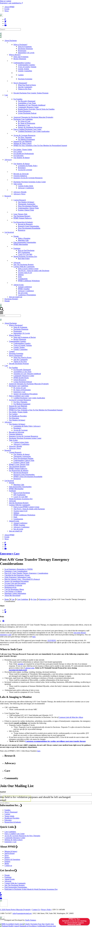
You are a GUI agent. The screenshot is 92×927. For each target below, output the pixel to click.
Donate (11, 483)
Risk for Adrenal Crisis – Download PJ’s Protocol (22, 579)
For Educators (14, 418)
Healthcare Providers (11, 818)
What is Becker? (15, 335)
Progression (17, 331)
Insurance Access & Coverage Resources (23, 436)
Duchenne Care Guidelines (18, 386)
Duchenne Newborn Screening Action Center (25, 438)
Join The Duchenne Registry (14, 885)
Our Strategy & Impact (17, 420)
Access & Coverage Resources (20, 400)
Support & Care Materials (18, 406)
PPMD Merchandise (16, 489)
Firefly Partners (30, 920)
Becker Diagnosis (19, 339)
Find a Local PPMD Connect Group (26, 507)
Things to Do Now (20, 361)
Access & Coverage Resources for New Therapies (22, 836)
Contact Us (36, 910)
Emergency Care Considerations (15, 571)
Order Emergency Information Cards (17, 577)
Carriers (12, 351)
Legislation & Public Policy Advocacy (27, 426)
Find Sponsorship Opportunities (20, 487)
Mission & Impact (10, 851)
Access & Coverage (20, 430)
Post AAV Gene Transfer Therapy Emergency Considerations (26, 573)
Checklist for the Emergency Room (17, 575)
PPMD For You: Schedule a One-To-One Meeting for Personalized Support (35, 410)
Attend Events (14, 521)
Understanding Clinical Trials (23, 460)
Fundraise (12, 491)
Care (6, 366)
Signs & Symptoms (20, 327)
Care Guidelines (22, 599)
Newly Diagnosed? (16, 355)
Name (3, 791)
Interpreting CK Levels (21, 333)
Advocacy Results (15, 446)
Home (6, 599)
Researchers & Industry (12, 822)
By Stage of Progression (22, 390)
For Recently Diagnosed (22, 370)
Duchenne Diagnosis (20, 329)
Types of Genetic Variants (22, 345)
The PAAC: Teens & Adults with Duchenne (29, 509)
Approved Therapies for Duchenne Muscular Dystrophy (29, 384)
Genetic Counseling (20, 349)
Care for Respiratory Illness (14, 589)
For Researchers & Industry (18, 470)
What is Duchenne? (16, 325)
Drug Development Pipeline (23, 458)
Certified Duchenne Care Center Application (29, 398)
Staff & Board (9, 853)
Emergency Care (19, 392)
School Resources (19, 380)
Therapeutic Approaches (22, 456)
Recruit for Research (20, 472)
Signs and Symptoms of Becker (24, 337)
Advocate (12, 501)
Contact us (8, 865)
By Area (34, 599)
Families (7, 810)
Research (7, 450)
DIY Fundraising (19, 495)
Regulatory (17, 428)
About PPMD (9, 7)
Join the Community (20, 359)
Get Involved (9, 481)
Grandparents (18, 519)
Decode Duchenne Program (19, 363)
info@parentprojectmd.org (22, 913)
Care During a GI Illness (13, 591)
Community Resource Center (23, 376)
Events (6, 9)
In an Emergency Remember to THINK (18, 569)
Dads (15, 517)
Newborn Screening (16, 353)
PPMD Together (19, 525)
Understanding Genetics (17, 341)
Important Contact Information (15, 593)
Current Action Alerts (21, 442)
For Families (13, 368)
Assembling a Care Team (22, 372)
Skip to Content (5, 1)
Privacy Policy (46, 910)
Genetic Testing (19, 347)
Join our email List (15, 531)
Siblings (16, 513)
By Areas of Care (19, 388)
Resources (17, 479)
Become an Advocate (16, 432)
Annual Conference (20, 523)
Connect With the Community (19, 505)
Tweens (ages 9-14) (20, 511)
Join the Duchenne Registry (19, 503)
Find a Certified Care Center (19, 396)
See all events (18, 529)
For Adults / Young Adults (18, 412)
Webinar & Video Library (18, 408)
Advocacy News (15, 448)
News (6, 11)
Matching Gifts (18, 485)
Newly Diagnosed (10, 812)
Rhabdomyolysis (10, 587)
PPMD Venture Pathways (18, 468)
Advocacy (8, 422)
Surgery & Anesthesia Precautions (25, 394)
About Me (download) (12, 595)
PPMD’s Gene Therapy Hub (19, 464)
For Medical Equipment (21, 404)
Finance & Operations (12, 859)
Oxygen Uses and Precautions (15, 583)
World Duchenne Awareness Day (21, 499)
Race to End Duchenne (21, 493)
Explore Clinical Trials (21, 462)
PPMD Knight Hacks (21, 378)
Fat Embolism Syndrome (13, 585)
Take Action (13, 440)
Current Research (15, 452)
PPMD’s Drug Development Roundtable (27, 477)
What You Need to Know (22, 357)
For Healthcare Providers (18, 416)
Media (6, 863)
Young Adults (9, 816)
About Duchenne (10, 323)
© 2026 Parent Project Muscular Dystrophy (15, 910)
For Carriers (13, 414)
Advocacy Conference (21, 444)
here (33, 637)
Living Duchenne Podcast (22, 382)
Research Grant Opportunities (24, 474)
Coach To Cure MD (20, 497)
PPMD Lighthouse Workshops (24, 515)
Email (3, 800)
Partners (7, 861)
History (7, 857)
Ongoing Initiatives (16, 434)
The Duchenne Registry (17, 466)
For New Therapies (20, 402)
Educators (8, 820)
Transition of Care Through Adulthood (27, 374)
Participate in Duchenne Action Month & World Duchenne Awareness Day (31, 889)
